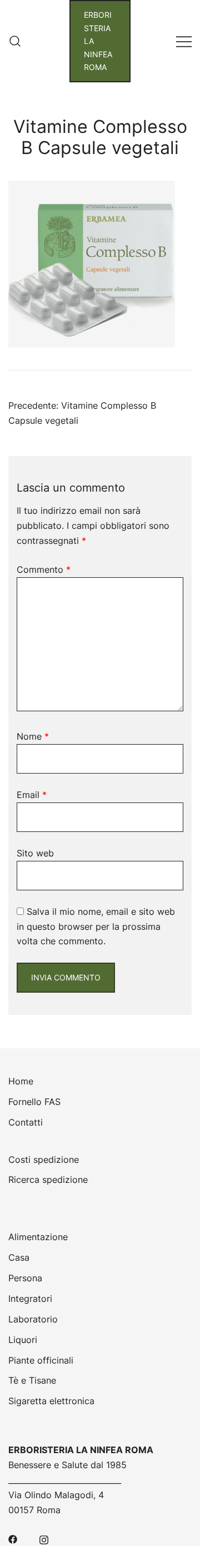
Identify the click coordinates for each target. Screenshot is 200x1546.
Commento (44, 569)
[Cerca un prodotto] (15, 41)
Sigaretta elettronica (51, 1400)
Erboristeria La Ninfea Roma (98, 41)
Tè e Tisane (32, 1380)
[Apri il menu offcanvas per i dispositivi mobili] (184, 40)
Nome (33, 736)
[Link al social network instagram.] (43, 1538)
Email (32, 794)
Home (20, 1081)
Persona (25, 1278)
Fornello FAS (34, 1101)
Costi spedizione (43, 1159)
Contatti (25, 1122)
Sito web (35, 853)
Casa (18, 1257)
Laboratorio (33, 1319)
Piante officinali (40, 1360)
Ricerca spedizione (48, 1179)
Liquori (22, 1339)
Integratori (30, 1298)
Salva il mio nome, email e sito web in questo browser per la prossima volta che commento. (96, 926)
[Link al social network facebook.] (12, 1538)
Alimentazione (38, 1236)
